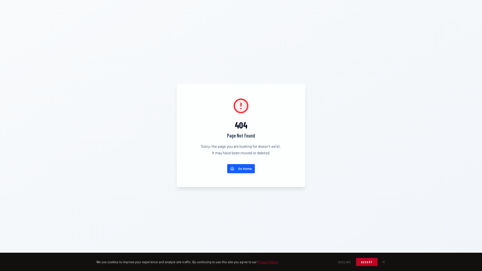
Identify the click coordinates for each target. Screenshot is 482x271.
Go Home (245, 168)
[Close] (384, 262)
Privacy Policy (267, 262)
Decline (344, 262)
